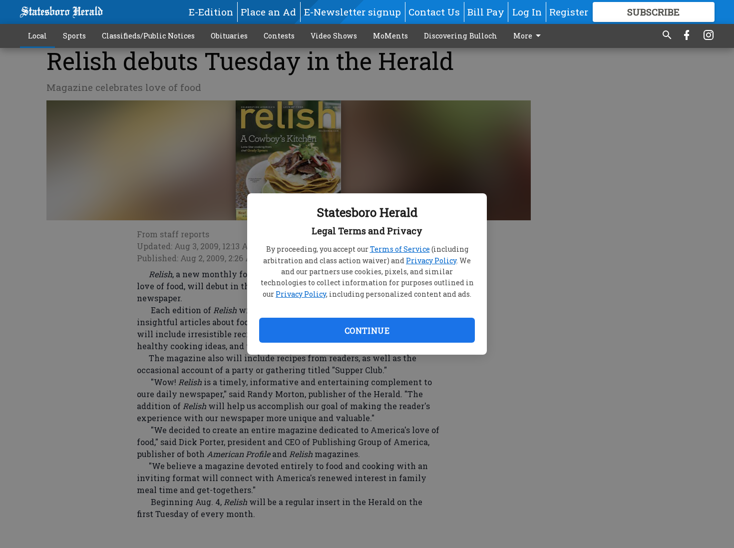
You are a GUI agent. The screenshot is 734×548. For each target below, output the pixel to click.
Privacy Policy (431, 260)
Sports (74, 35)
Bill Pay (485, 11)
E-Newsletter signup (352, 11)
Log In (527, 11)
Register (568, 11)
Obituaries (229, 35)
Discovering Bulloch (460, 35)
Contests (279, 35)
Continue (367, 330)
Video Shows (334, 35)
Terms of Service (400, 249)
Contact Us (434, 11)
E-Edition (211, 11)
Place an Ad (268, 11)
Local (37, 35)
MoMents (390, 35)
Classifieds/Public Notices (148, 35)
